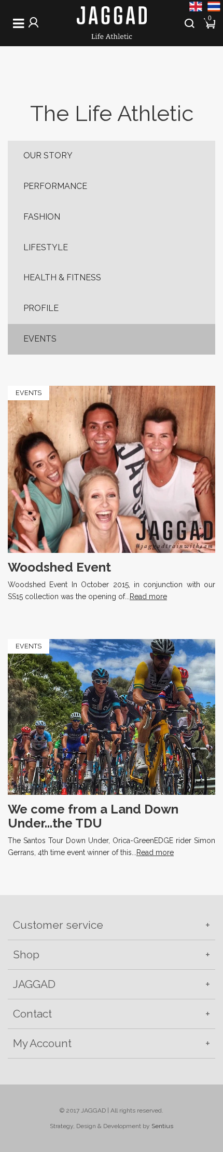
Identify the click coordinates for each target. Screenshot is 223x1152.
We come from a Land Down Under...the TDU (93, 816)
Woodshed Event (59, 567)
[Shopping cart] (210, 22)
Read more (148, 596)
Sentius (162, 1126)
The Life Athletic (111, 113)
